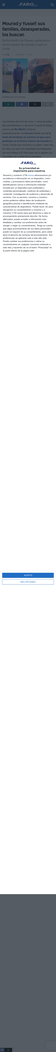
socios (31, 175)
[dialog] (28, 526)
